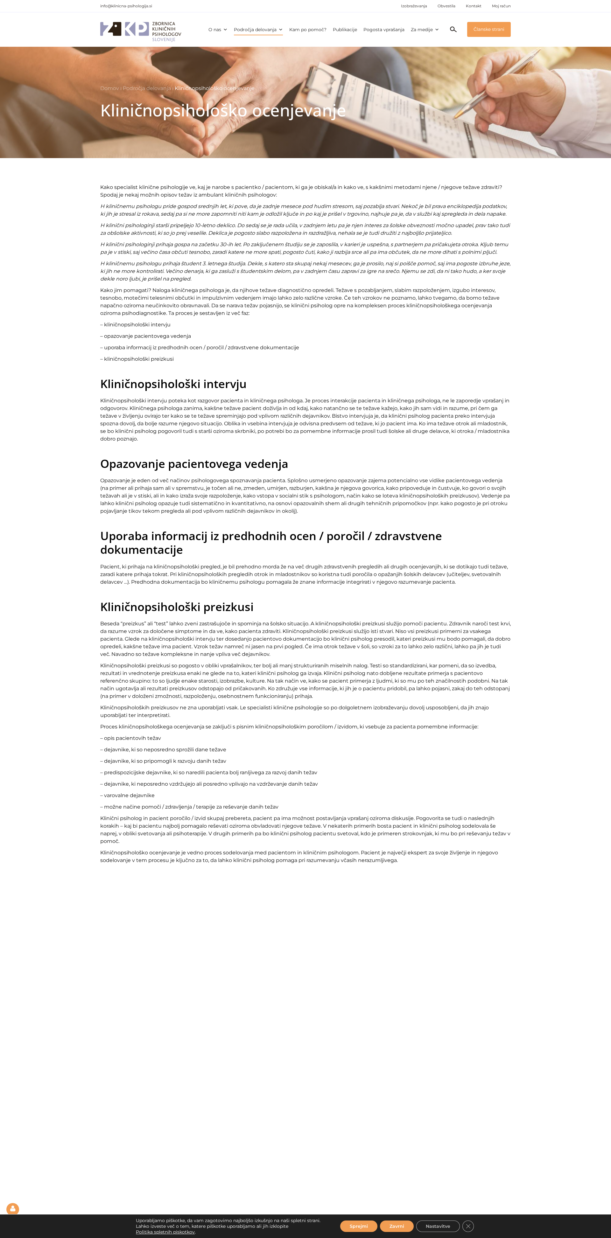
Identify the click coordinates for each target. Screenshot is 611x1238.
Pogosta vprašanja (383, 29)
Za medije (422, 29)
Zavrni (397, 1226)
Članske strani (489, 29)
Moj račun (501, 5)
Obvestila (446, 5)
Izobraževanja (414, 5)
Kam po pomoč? (308, 29)
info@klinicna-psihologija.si (126, 5)
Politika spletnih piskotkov (165, 1232)
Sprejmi (359, 1226)
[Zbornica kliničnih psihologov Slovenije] (140, 29)
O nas (214, 29)
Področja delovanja (255, 29)
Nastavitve (438, 1226)
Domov (109, 88)
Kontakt (473, 5)
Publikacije (345, 29)
